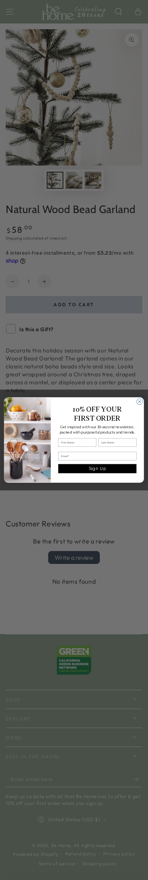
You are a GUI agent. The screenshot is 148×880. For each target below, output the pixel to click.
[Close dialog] (140, 402)
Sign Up (97, 468)
